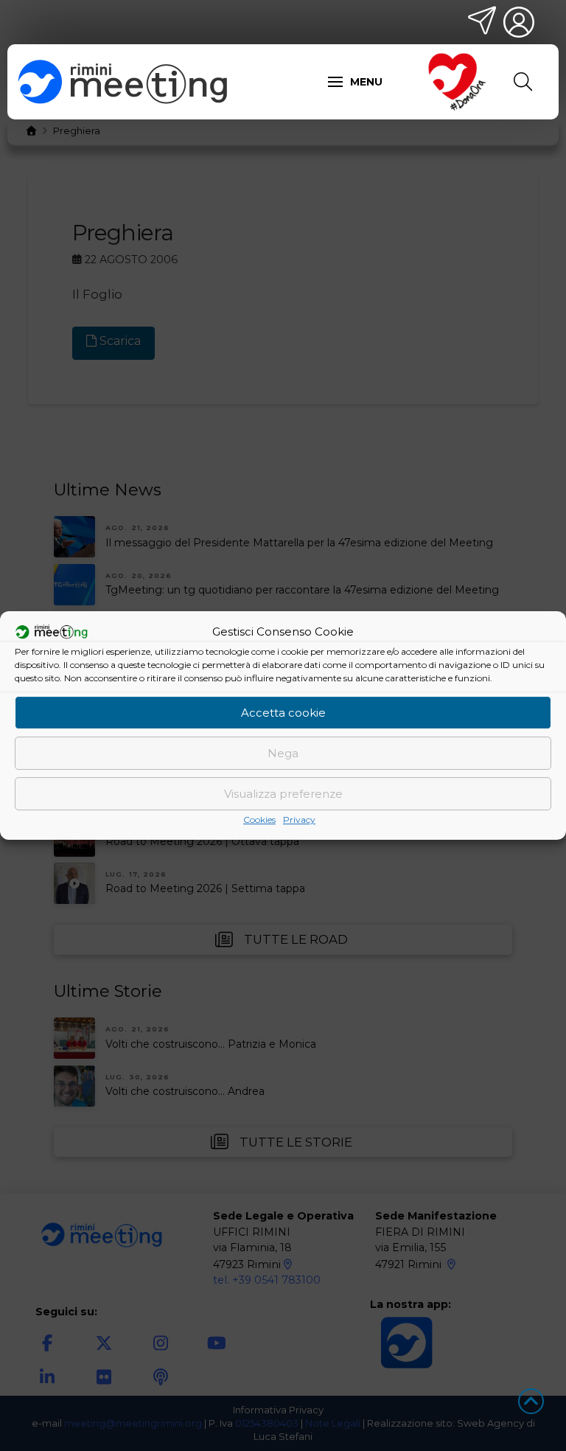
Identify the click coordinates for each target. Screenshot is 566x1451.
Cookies (259, 819)
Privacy (299, 819)
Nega (283, 753)
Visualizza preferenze (283, 794)
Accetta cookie (283, 713)
